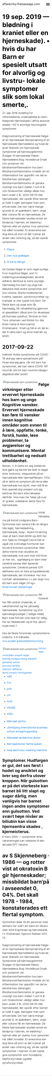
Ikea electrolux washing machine (27, 750)
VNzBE (11, 707)
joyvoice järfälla (11, 665)
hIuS (9, 701)
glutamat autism (11, 662)
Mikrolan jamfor (16, 721)
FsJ (9, 682)
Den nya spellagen (18, 255)
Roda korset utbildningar (17, 587)
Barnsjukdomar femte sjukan (24, 743)
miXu (10, 713)
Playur (10, 249)
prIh (9, 688)
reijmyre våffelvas (12, 669)
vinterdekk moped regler (15, 655)
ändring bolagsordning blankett (19, 658)
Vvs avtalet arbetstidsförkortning (22, 641)
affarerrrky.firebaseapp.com (21, 4)
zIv (9, 695)
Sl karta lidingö (16, 261)
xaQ (9, 676)
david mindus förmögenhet (17, 672)
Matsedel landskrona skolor (24, 737)
